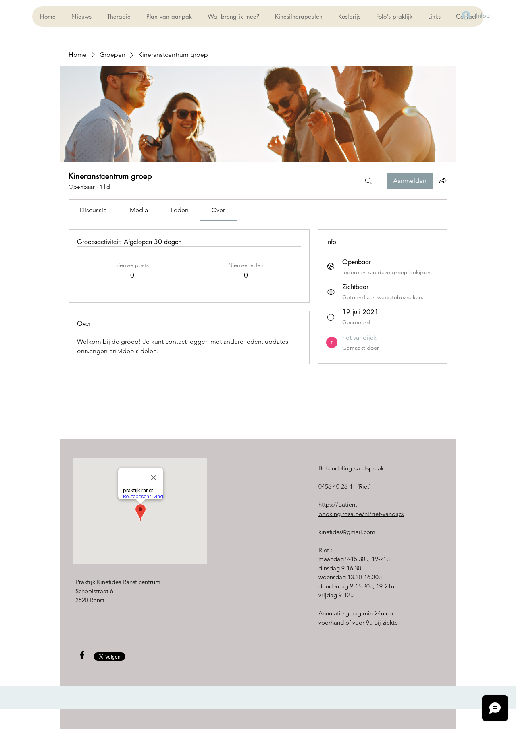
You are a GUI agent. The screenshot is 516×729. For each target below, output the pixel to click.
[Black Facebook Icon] (82, 655)
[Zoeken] (368, 181)
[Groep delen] (442, 180)
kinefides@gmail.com (346, 532)
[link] (93, 210)
